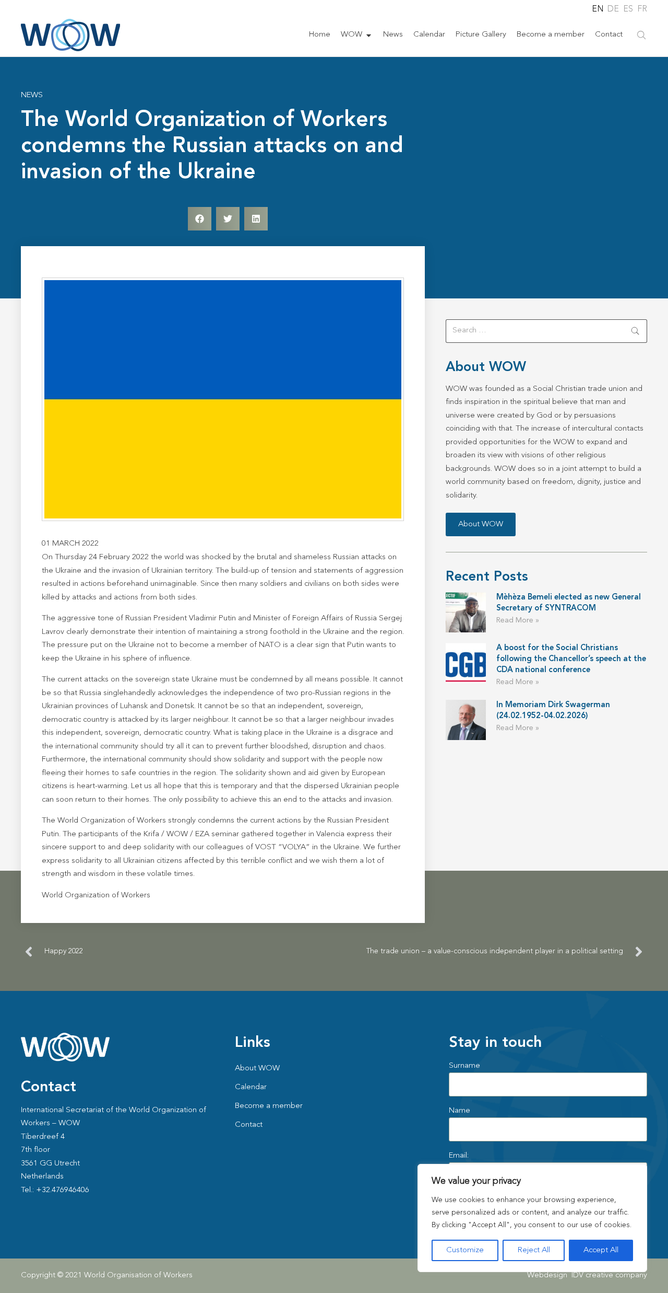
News (393, 35)
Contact (609, 35)
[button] (199, 218)
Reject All (534, 1250)
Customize (465, 1250)
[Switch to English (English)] (597, 9)
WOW (351, 35)
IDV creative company (609, 1275)
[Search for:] (546, 331)
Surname (464, 1066)
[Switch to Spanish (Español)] (627, 9)
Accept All (600, 1250)
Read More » (517, 620)
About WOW (257, 1068)
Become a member (550, 35)
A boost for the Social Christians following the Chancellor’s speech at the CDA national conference (571, 659)
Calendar (429, 35)
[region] (532, 1218)
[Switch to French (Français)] (642, 9)
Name (459, 1111)
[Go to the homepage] (70, 35)
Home (319, 35)
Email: (459, 1156)
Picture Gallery (481, 35)
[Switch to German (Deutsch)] (612, 9)
